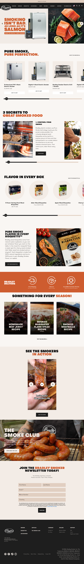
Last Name (33, 270)
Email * (32, 276)
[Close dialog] (53, 254)
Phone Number (35, 283)
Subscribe (42, 307)
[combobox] (32, 286)
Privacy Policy (41, 304)
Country (33, 290)
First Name (33, 263)
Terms (46, 304)
